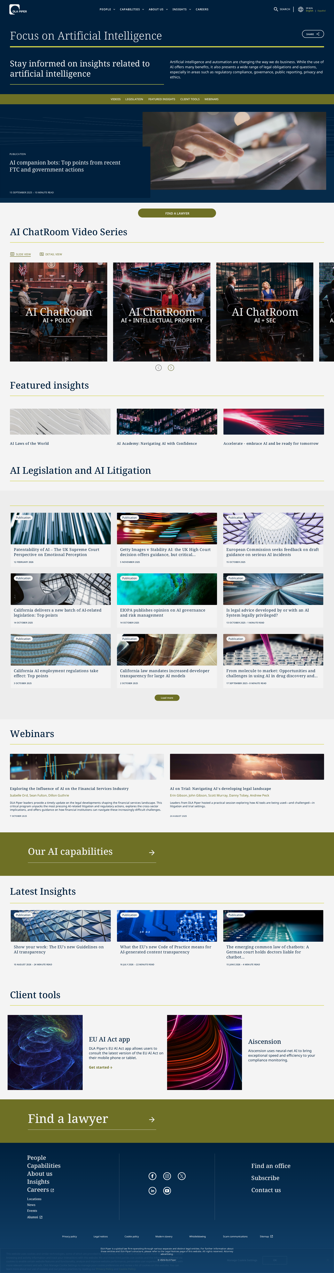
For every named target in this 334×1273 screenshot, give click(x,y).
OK (275, 1260)
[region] (167, 1260)
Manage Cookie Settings (242, 1260)
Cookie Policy (127, 1269)
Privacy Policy (104, 1269)
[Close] (327, 1260)
